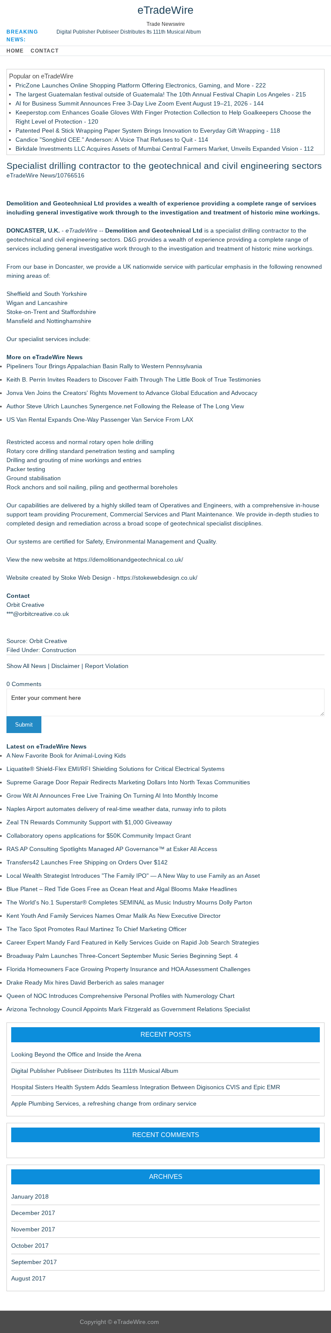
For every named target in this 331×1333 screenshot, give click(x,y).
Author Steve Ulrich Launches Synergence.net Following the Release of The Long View (125, 406)
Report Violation (106, 665)
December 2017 (33, 1212)
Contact (45, 51)
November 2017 (33, 1229)
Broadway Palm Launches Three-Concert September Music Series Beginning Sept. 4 (122, 955)
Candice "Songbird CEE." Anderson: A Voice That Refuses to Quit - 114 (112, 139)
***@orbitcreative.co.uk (37, 613)
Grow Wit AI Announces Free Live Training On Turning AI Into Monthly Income (112, 795)
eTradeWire (165, 10)
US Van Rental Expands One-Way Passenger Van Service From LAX (99, 419)
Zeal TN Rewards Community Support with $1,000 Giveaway (89, 822)
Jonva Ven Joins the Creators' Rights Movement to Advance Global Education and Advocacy (131, 392)
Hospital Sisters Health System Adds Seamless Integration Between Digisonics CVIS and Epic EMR (145, 1087)
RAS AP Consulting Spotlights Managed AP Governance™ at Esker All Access (111, 848)
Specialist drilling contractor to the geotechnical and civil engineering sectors (164, 166)
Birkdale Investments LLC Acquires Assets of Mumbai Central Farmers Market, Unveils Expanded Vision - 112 (165, 148)
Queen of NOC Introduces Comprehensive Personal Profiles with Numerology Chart (120, 995)
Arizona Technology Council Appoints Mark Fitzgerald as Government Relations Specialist (128, 1009)
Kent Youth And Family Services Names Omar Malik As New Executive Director (113, 915)
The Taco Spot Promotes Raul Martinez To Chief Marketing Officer (96, 929)
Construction (59, 649)
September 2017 (34, 1261)
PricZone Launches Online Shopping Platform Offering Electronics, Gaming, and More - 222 (141, 85)
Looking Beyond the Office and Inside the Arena (76, 1054)
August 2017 (28, 1278)
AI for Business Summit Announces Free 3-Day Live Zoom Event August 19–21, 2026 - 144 (140, 103)
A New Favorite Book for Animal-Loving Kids (66, 755)
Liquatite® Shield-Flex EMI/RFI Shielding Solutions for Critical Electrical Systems (115, 768)
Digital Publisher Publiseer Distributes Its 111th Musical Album (128, 32)
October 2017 (30, 1245)
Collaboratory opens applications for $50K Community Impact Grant (98, 835)
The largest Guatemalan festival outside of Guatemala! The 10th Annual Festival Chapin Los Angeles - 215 (161, 94)
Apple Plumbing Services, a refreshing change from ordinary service (104, 1103)
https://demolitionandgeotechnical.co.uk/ (128, 559)
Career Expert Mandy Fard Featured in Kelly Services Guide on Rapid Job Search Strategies (132, 942)
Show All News (26, 665)
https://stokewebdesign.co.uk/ (157, 577)
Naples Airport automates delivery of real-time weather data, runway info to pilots (116, 808)
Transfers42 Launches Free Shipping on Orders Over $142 (87, 862)
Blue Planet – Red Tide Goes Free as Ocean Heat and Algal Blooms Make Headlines (121, 889)
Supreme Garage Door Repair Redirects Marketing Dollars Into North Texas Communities (128, 782)
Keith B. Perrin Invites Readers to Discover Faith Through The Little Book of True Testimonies (133, 379)
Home (15, 51)
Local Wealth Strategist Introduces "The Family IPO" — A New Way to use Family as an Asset (133, 875)
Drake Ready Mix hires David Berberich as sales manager (85, 982)
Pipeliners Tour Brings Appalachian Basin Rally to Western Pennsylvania (104, 366)
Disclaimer (65, 665)
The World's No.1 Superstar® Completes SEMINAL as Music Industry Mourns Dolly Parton (129, 902)
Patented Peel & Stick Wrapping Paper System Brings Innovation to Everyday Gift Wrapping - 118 (148, 130)
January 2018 (30, 1196)
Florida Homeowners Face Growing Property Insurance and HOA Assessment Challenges (128, 969)
